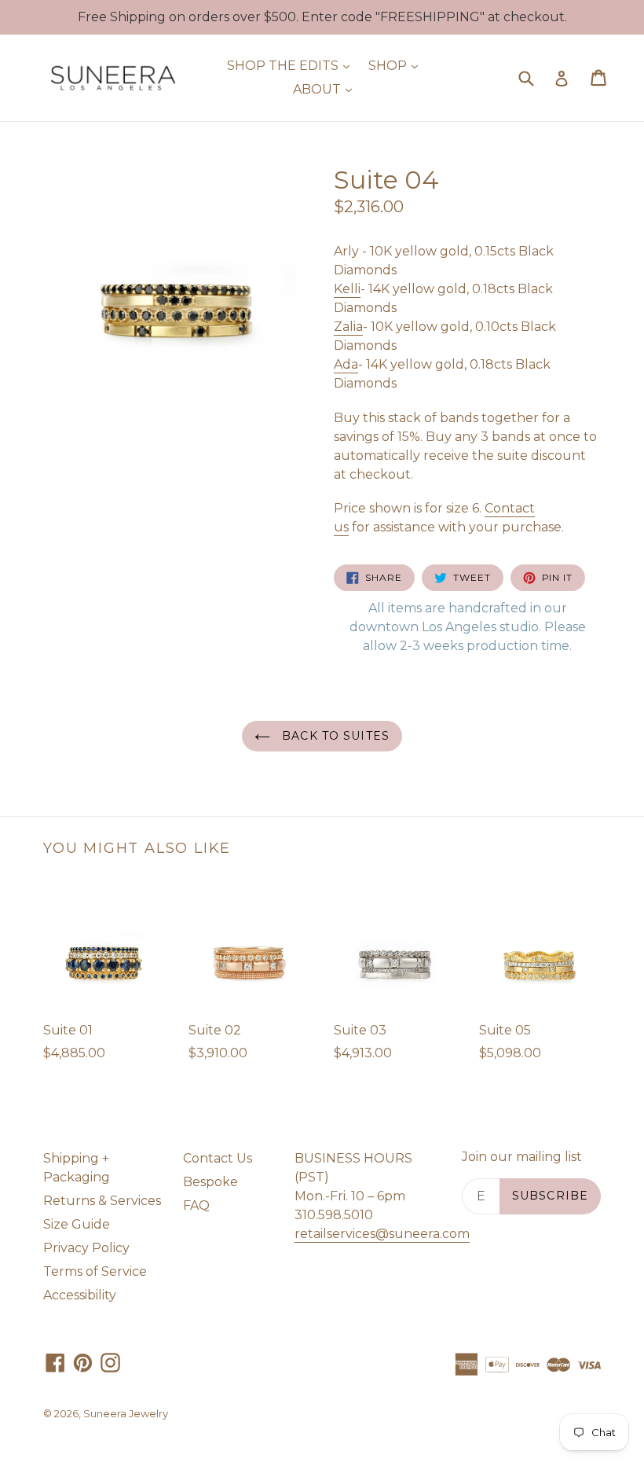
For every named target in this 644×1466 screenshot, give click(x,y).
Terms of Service (95, 1271)
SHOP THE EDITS (292, 65)
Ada (346, 364)
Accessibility (79, 1295)
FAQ (196, 1205)
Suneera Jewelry (125, 1413)
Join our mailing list (522, 1156)
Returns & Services (102, 1200)
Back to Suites (334, 736)
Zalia (348, 326)
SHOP (397, 65)
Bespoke (210, 1181)
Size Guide (76, 1224)
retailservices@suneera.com (382, 1233)
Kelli (347, 288)
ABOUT (326, 89)
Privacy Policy (86, 1247)
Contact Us (217, 1158)
